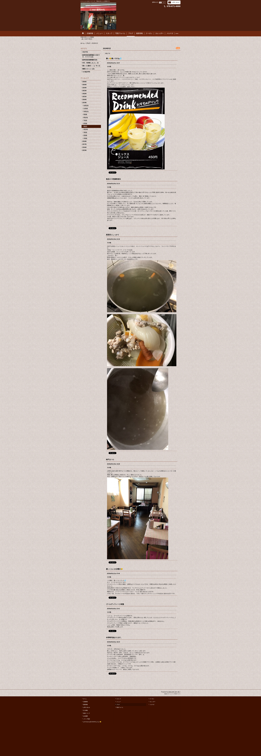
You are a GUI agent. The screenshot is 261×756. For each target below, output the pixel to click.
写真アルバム (119, 707)
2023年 (84, 90)
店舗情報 (85, 701)
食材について (86, 713)
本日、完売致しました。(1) (90, 63)
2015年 (84, 150)
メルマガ (152, 704)
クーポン (152, 698)
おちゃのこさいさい (174, 692)
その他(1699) (86, 72)
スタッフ (118, 698)
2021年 (84, 96)
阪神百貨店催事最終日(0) (89, 60)
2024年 (84, 87)
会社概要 (85, 716)
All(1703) (85, 52)
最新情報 (85, 704)
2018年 (84, 141)
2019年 (84, 102)
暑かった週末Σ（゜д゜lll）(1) (91, 65)
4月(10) (85, 129)
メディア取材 (86, 719)
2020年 (84, 99)
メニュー (118, 701)
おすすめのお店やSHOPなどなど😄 (92, 721)
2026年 (84, 81)
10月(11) (85, 111)
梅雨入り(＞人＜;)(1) (88, 69)
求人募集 (85, 710)
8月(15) (85, 117)
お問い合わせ (175, 2)
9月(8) (85, 114)
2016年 (84, 147)
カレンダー (152, 701)
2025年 (84, 84)
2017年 (84, 144)
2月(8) (85, 135)
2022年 (84, 93)
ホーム (85, 698)
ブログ (118, 704)
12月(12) (85, 105)
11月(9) (85, 108)
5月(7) (85, 126)
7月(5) (85, 120)
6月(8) (85, 123)
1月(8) (85, 138)
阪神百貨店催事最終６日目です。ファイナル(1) (91, 56)
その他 (109, 66)
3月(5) (85, 132)
